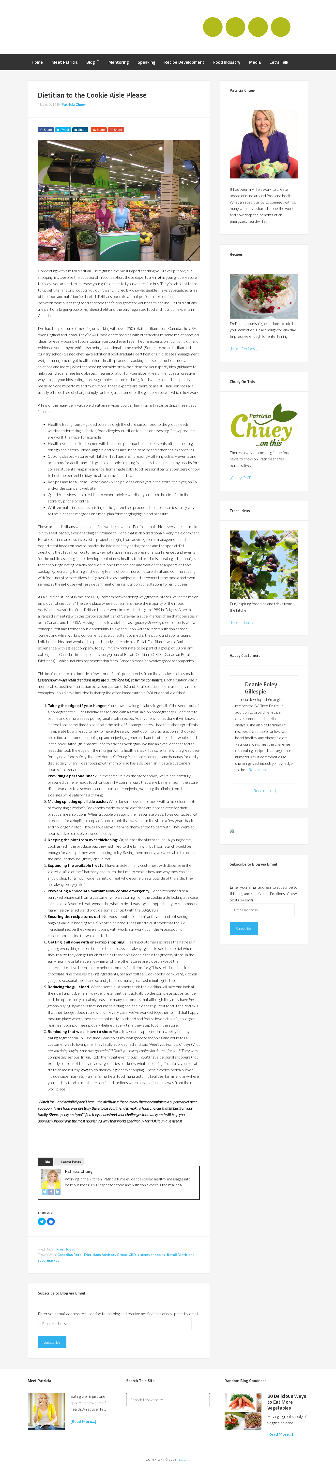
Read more (258, 769)
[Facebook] (51, 1192)
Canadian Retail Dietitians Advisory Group (92, 1254)
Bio (47, 1162)
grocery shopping (151, 1254)
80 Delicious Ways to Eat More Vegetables (286, 1402)
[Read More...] (280, 1434)
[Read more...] (264, 790)
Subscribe (52, 1342)
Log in (184, 1459)
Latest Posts (71, 1162)
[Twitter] (45, 1192)
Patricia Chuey (56, 26)
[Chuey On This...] (244, 477)
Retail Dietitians (180, 1254)
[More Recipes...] (244, 348)
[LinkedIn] (58, 1192)
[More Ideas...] (242, 622)
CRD (132, 1254)
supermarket (48, 1260)
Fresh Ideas (65, 1249)
